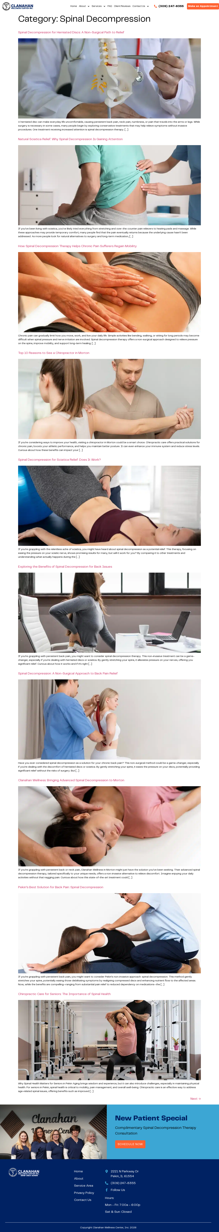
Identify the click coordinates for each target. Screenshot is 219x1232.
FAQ (110, 6)
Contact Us (138, 6)
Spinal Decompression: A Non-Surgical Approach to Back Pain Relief (68, 673)
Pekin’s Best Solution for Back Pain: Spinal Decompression (61, 887)
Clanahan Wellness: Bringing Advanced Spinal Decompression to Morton (71, 780)
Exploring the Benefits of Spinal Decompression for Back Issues (65, 566)
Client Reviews (122, 6)
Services (97, 6)
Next (195, 1098)
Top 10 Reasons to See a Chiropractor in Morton (53, 353)
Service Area (83, 1185)
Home (73, 6)
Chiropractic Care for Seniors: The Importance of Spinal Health (64, 994)
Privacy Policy (84, 1192)
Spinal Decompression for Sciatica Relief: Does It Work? (59, 459)
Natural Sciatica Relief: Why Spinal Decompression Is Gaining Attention (70, 139)
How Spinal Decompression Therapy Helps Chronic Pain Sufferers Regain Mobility (77, 246)
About (82, 6)
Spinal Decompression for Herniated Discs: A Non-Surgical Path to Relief (71, 32)
